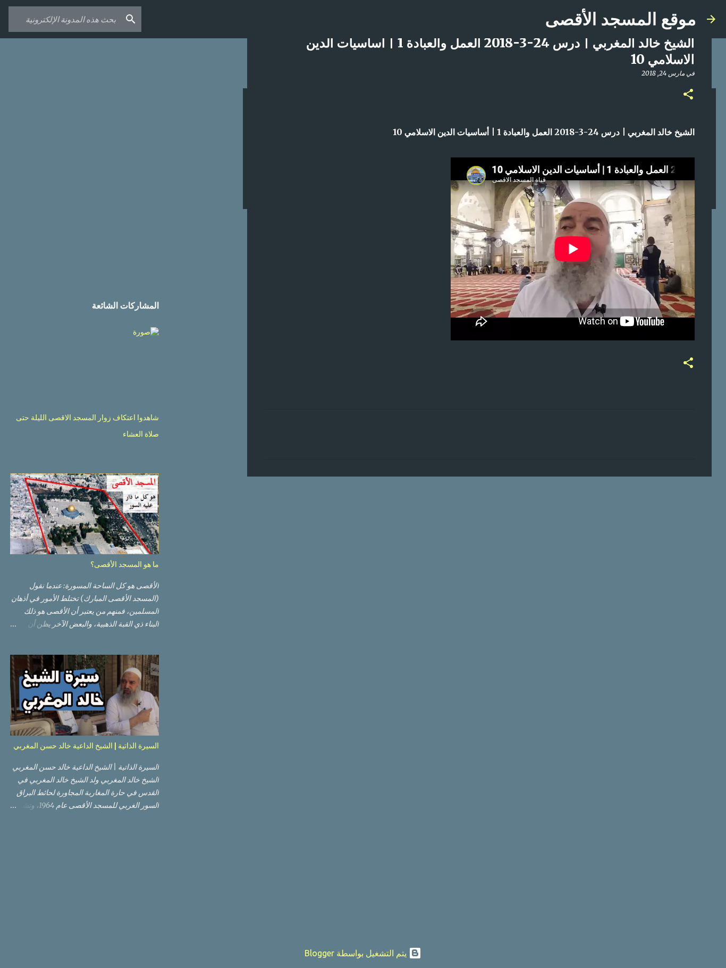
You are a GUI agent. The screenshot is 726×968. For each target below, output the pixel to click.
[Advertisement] (479, 567)
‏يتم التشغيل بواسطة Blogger (357, 953)
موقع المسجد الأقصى (620, 19)
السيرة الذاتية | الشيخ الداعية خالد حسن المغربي (86, 745)
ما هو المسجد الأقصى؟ (124, 564)
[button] (688, 95)
